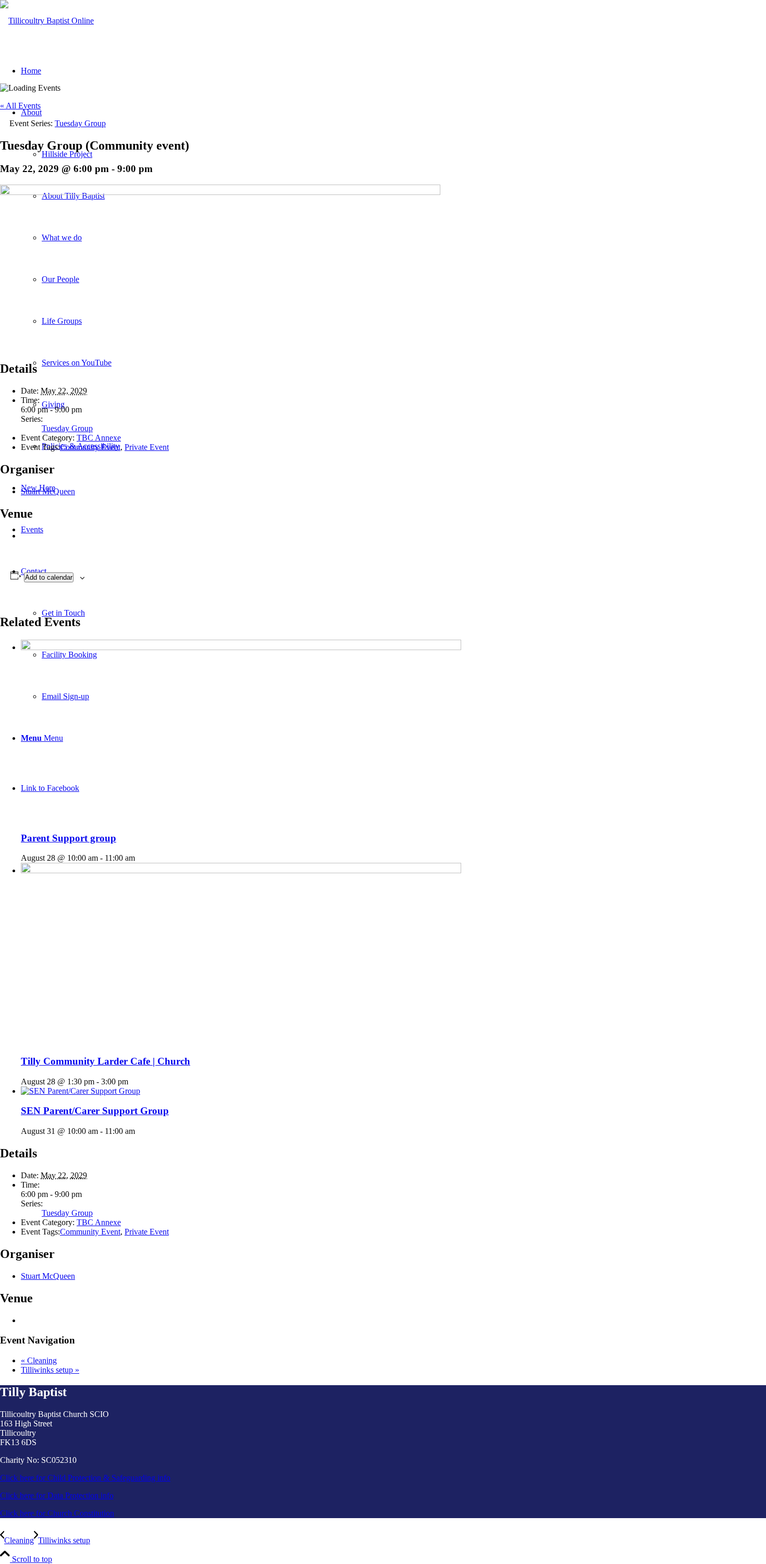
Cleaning (39, 1360)
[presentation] (241, 647)
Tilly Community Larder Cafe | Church (105, 1061)
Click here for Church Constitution (57, 1513)
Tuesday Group (67, 428)
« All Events (20, 105)
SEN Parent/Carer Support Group (95, 1110)
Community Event (90, 447)
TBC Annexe (99, 437)
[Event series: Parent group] (140, 857)
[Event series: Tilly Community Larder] (134, 1081)
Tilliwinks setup (50, 1369)
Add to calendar (48, 577)
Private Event (147, 447)
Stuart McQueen (48, 491)
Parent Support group (68, 838)
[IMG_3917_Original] (47, 20)
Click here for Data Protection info (57, 1495)
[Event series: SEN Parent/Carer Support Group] (140, 1131)
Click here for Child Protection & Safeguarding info (85, 1477)
